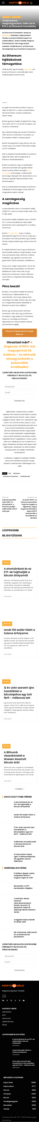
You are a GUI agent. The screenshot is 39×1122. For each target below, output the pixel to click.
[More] (24, 487)
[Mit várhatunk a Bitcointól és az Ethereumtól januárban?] (7, 935)
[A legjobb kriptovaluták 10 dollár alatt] (7, 922)
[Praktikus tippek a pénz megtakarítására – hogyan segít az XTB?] (7, 876)
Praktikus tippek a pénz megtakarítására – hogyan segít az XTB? (24, 875)
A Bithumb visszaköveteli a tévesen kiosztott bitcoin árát (15, 757)
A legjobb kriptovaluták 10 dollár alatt (24, 920)
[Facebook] (14, 487)
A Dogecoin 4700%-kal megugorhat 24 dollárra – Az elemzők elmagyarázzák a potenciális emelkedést (19, 354)
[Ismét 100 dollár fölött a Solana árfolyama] (19, 614)
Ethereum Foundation (10, 476)
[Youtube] (23, 1000)
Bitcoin (6, 562)
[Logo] (19, 2)
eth (10, 473)
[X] (19, 487)
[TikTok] (15, 1000)
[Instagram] (11, 1000)
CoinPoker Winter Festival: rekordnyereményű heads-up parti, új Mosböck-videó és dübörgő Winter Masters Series (25, 905)
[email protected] (16, 996)
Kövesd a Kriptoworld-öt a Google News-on (19, 332)
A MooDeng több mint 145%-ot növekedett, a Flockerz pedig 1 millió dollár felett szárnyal (9, 505)
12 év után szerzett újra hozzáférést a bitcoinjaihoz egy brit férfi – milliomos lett (19, 693)
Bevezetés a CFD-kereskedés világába (23, 887)
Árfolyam (7, 624)
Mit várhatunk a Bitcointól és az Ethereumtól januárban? (25, 934)
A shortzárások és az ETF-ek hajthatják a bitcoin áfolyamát (17, 572)
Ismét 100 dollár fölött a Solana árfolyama (19, 631)
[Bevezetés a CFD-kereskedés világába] (7, 888)
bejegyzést (28, 69)
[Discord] (3, 1000)
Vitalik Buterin (25, 476)
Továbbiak (19, 789)
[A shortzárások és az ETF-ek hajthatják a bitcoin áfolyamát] (19, 553)
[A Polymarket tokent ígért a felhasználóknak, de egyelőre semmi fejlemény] (7, 857)
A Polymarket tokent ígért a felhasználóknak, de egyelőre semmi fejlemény (24, 857)
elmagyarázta (13, 233)
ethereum (16, 473)
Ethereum (6, 17)
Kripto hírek (16, 17)
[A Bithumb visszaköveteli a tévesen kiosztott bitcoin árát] (19, 736)
